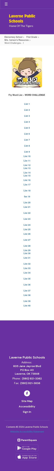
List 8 (27, 145)
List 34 (27, 272)
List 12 (27, 165)
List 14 (27, 172)
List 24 (27, 224)
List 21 (27, 206)
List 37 (27, 290)
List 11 (27, 160)
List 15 (27, 175)
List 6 (27, 133)
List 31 (27, 257)
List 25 (27, 229)
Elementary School (13, 36)
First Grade (31, 36)
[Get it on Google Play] (27, 448)
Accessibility (27, 406)
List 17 (27, 184)
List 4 (27, 121)
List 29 (27, 250)
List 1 (27, 103)
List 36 (27, 284)
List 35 (27, 278)
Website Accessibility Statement (27, 431)
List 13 (27, 168)
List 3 (27, 115)
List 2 (27, 109)
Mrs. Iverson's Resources (16, 39)
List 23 (27, 218)
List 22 (27, 212)
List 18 (27, 190)
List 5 (27, 127)
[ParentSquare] (27, 440)
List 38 (27, 295)
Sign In (27, 412)
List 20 (27, 202)
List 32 (27, 263)
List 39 (27, 301)
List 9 (27, 151)
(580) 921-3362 (32, 378)
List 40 (27, 305)
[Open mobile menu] (6, 4)
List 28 (27, 245)
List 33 (27, 268)
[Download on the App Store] (27, 457)
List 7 (27, 139)
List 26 (27, 233)
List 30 (27, 253)
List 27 (27, 239)
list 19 (27, 196)
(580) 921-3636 (30, 383)
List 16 (27, 180)
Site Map (27, 401)
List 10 (27, 156)
